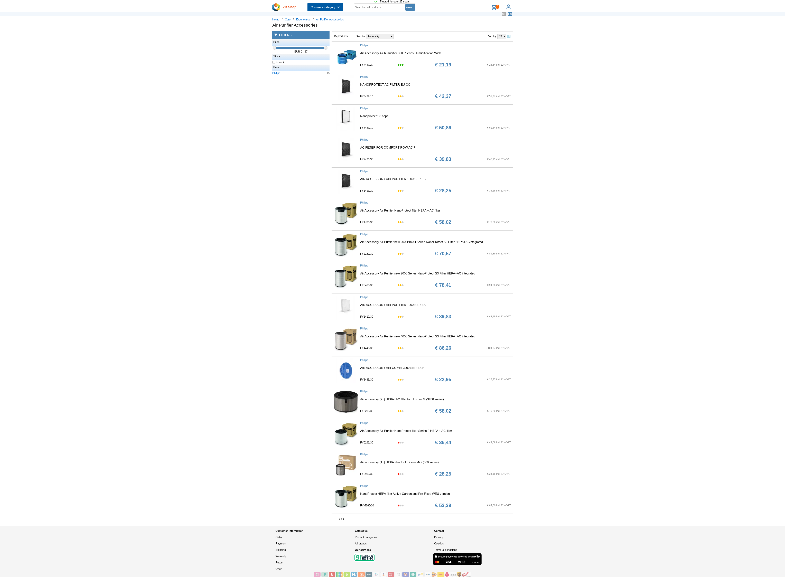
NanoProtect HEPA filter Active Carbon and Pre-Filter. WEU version (405, 493)
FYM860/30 (367, 505)
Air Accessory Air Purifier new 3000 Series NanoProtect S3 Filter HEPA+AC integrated (417, 273)
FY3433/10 (366, 127)
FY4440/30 (366, 348)
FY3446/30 (366, 64)
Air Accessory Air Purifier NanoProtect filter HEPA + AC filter (400, 210)
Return (279, 562)
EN (510, 14)
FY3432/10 (366, 96)
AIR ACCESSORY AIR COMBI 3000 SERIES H (392, 367)
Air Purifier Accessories (330, 19)
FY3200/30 (366, 411)
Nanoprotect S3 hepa (374, 116)
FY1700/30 (366, 222)
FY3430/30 (366, 285)
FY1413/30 (366, 190)
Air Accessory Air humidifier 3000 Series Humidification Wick (400, 53)
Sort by (360, 36)
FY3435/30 (366, 379)
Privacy (438, 537)
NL (503, 14)
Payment (281, 543)
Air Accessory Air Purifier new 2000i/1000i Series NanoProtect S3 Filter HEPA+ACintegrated (421, 242)
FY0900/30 (366, 474)
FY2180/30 (366, 253)
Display (492, 36)
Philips (276, 73)
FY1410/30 (366, 316)
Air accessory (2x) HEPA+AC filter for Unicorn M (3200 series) (402, 399)
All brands (361, 543)
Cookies (439, 543)
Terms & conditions (445, 549)
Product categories (366, 537)
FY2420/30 (366, 159)
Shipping (281, 549)
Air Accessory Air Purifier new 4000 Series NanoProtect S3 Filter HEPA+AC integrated (417, 336)
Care (287, 19)
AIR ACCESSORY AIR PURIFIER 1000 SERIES (393, 179)
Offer (278, 568)
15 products (341, 36)
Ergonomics (303, 19)
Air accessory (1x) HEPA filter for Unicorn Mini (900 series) (399, 462)
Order (279, 537)
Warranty (281, 556)
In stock (280, 62)
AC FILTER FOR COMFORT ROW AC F (387, 147)
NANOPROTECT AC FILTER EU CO (385, 84)
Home (275, 19)
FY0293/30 (366, 442)
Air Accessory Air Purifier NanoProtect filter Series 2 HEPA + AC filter (406, 430)
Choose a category (324, 7)
